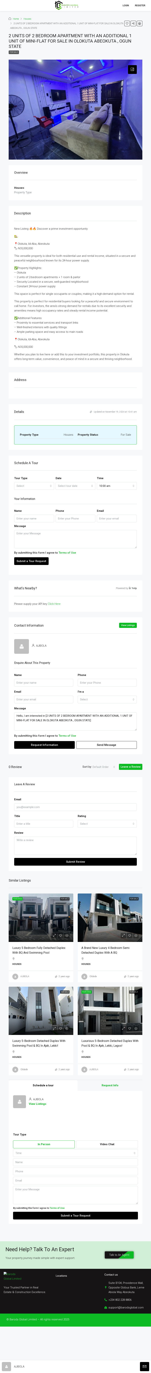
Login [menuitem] (126, 5)
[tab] (132, 69)
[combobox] (34, 486)
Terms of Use (67, 552)
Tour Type (20, 478)
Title (17, 816)
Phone (60, 511)
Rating (82, 816)
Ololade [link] (93, 976)
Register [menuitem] (140, 5)
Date (59, 478)
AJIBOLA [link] (24, 976)
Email (100, 511)
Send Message (106, 745)
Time (100, 478)
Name (18, 511)
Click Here (54, 604)
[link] (41, 918)
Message (20, 526)
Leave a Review (131, 766)
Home (16, 18)
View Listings (128, 625)
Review (18, 832)
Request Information (44, 745)
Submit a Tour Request (31, 561)
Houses (27, 18)
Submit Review (75, 861)
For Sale (14, 52)
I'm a (81, 691)
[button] (6, 5)
